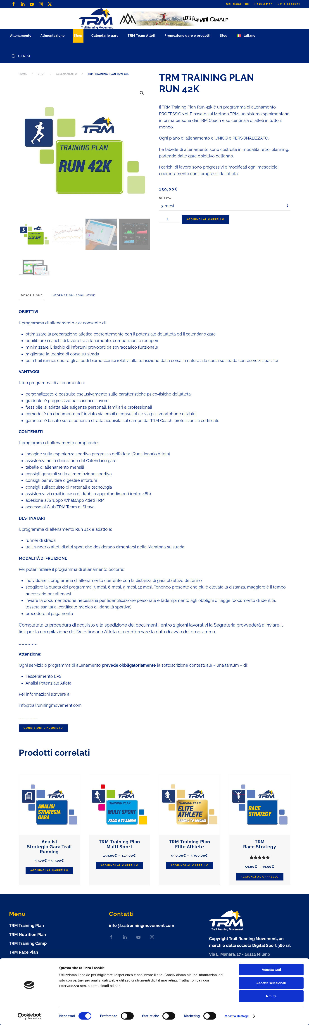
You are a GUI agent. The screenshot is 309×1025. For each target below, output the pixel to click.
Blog (224, 35)
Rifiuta (271, 996)
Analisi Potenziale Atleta (48, 683)
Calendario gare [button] (105, 35)
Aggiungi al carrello (205, 219)
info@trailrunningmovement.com (50, 705)
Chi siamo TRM (238, 3)
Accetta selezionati (271, 983)
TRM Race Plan (23, 952)
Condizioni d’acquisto (43, 727)
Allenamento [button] (20, 35)
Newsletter (263, 3)
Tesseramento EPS (44, 676)
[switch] (122, 1016)
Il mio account (288, 3)
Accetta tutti (271, 970)
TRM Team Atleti (141, 35)
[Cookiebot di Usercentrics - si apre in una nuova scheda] (29, 1016)
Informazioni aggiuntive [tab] (73, 295)
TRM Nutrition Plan (27, 934)
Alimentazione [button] (52, 35)
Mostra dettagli (237, 1016)
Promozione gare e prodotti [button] (187, 35)
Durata (165, 198)
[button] (246, 36)
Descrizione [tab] (32, 295)
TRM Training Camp (28, 943)
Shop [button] (78, 35)
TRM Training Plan (26, 925)
